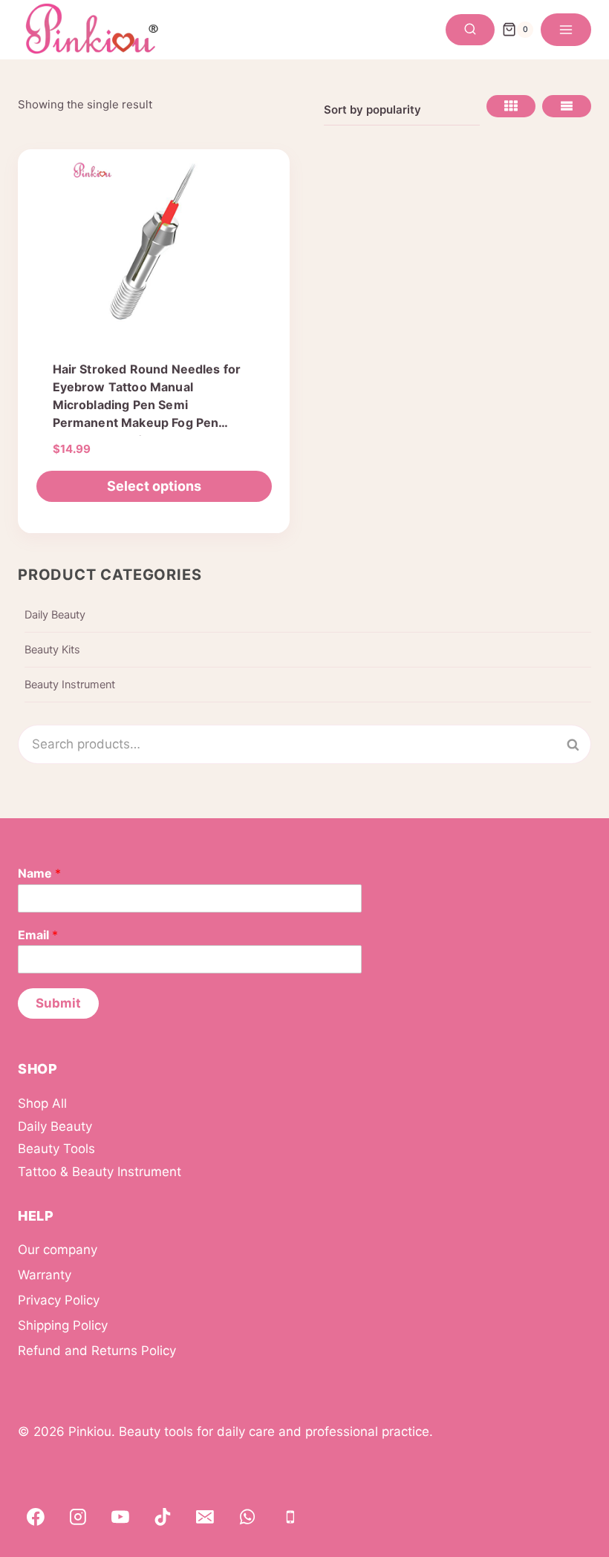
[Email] (205, 1517)
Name (39, 873)
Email (38, 934)
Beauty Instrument (70, 684)
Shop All (42, 1103)
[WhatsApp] (248, 1517)
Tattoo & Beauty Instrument (99, 1171)
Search (581, 744)
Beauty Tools (56, 1148)
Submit (58, 1003)
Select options (154, 486)
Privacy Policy (59, 1300)
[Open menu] (566, 29)
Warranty (44, 1274)
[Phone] (290, 1517)
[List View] (566, 106)
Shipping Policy (63, 1325)
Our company (57, 1249)
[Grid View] (510, 106)
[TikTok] (162, 1517)
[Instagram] (78, 1517)
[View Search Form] (470, 29)
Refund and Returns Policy (97, 1350)
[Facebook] (35, 1517)
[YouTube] (120, 1517)
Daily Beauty (55, 614)
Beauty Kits (52, 649)
